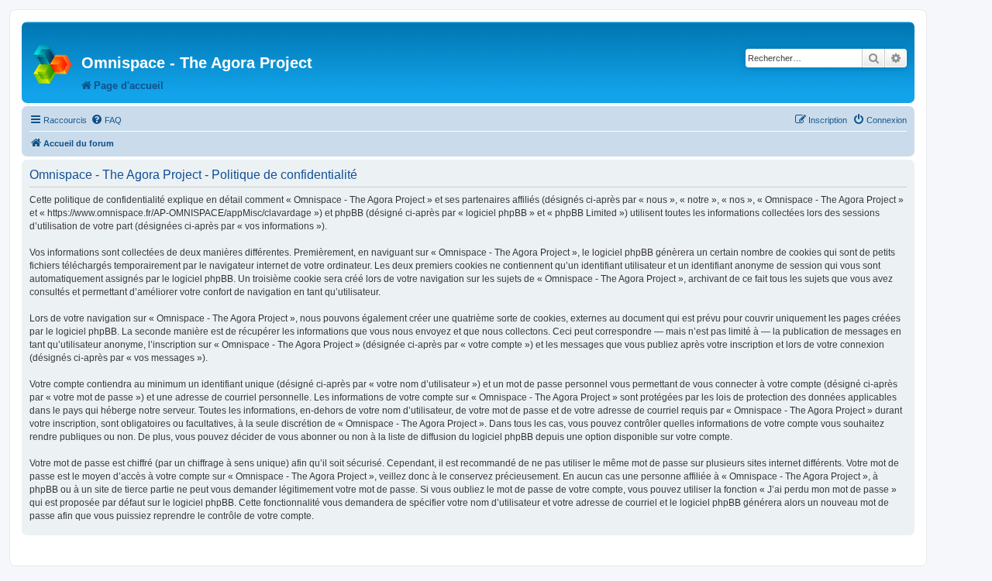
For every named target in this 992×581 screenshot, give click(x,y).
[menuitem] (106, 120)
